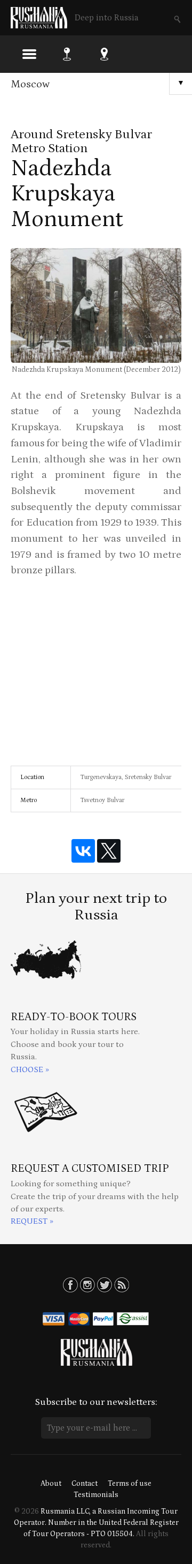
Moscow (30, 84)
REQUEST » (32, 1221)
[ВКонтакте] (83, 851)
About (51, 1483)
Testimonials (96, 1495)
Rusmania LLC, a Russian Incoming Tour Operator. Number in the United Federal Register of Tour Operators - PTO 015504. (96, 1522)
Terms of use (129, 1483)
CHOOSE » (30, 1069)
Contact (84, 1483)
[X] (109, 851)
